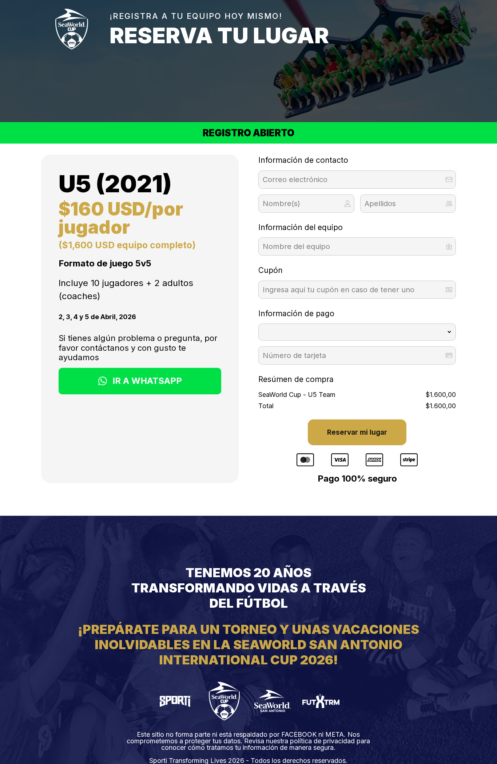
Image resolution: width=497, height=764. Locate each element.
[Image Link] (176, 701)
